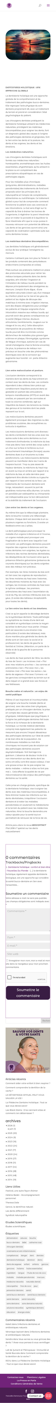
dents (40, 1260)
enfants (35, 1264)
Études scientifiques (15, 1226)
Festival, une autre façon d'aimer (22, 1191)
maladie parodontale (25, 1277)
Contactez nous (15, 1377)
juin (13, 1129)
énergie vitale (24, 1312)
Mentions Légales (36, 1377)
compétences (12, 1255)
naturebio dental (33, 1282)
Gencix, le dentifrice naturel (19, 1207)
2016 (11, 1171)
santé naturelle (28, 1299)
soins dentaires (13, 1304)
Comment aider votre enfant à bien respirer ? (28, 1083)
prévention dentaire (15, 1290)
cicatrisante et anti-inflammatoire (21, 1251)
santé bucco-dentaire (16, 1295)
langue (21, 1273)
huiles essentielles (34, 1269)
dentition (31, 1260)
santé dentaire (13, 1299)
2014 (11, 1179)
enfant (27, 1264)
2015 (11, 1175)
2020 (12, 1154)
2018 (11, 1162)
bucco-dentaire (13, 1242)
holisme (20, 1269)
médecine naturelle (15, 1282)
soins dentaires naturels (32, 1304)
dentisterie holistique (15, 1260)
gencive (44, 1264)
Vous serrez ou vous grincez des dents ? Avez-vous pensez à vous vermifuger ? (28, 1342)
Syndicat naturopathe (16, 1215)
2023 (11, 1141)
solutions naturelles (15, 1308)
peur (36, 1286)
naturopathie (12, 1286)
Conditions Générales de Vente (26, 1384)
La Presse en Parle (26, 1380)
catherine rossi (35, 1242)
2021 (11, 1150)
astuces (23, 1238)
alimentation (12, 1238)
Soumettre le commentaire (28, 993)
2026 (11, 1125)
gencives (10, 1269)
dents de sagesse (14, 1264)
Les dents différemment (17, 1211)
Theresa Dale (12, 1202)
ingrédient (11, 1273)
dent (32, 1255)
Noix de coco (25, 1286)
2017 (12, 1167)
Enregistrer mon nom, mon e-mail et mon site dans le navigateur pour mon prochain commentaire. (28, 963)
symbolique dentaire (35, 1308)
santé (28, 1290)
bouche (33, 1238)
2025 (12, 1133)
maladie (10, 1277)
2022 (12, 1146)
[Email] (48, 1396)
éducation (11, 1312)
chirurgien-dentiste (15, 1247)
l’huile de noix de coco (36, 1273)
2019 (11, 1158)
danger (24, 1255)
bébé (24, 1242)
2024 (11, 1137)
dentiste (40, 1255)
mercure (40, 1277)
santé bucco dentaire (36, 1295)
